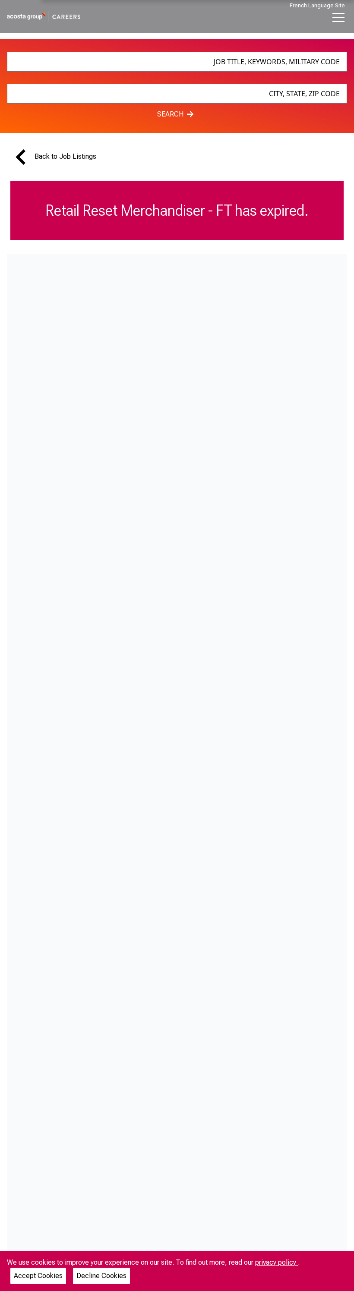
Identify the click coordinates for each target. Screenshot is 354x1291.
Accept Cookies (38, 1276)
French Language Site (317, 5)
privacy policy (276, 1262)
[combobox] (177, 62)
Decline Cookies (101, 1276)
